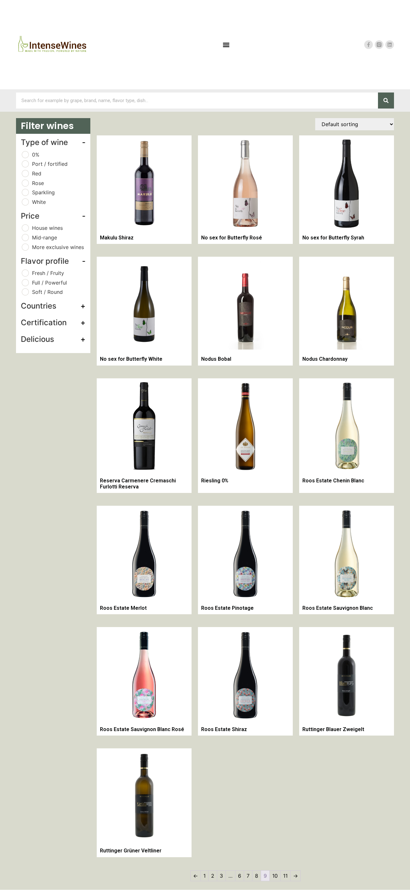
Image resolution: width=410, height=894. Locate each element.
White (39, 202)
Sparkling (43, 192)
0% (35, 154)
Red (36, 173)
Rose (38, 183)
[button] (226, 44)
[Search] (386, 101)
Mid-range (44, 237)
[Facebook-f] (368, 44)
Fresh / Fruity (48, 273)
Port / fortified (50, 164)
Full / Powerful (49, 282)
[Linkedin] (389, 44)
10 (275, 876)
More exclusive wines (58, 247)
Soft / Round (47, 292)
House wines (47, 228)
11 (285, 876)
